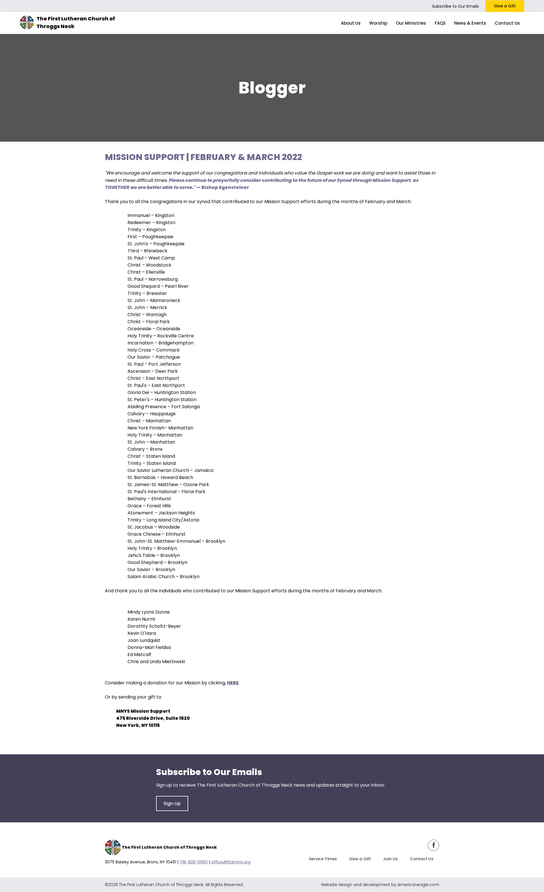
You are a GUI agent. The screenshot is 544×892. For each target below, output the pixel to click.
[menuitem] (351, 23)
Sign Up (172, 803)
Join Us (390, 859)
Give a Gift (505, 6)
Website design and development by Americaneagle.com (380, 884)
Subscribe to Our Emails (455, 6)
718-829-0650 (194, 862)
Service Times (323, 859)
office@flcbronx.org (230, 862)
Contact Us (422, 859)
